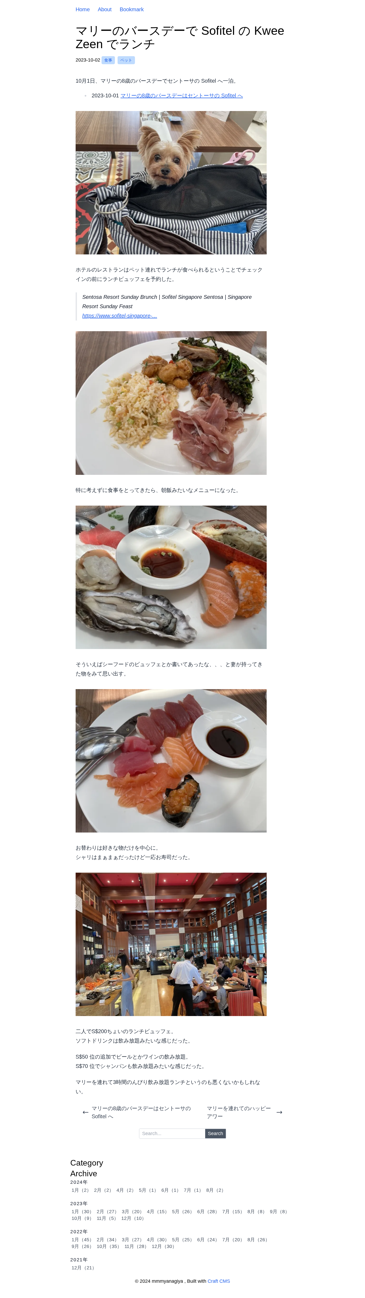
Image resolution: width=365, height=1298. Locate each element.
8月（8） (257, 1211)
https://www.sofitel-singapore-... (119, 316)
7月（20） (233, 1239)
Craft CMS (219, 1281)
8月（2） (216, 1190)
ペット (126, 60)
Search (215, 1133)
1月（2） (81, 1190)
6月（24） (208, 1239)
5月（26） (183, 1211)
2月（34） (108, 1239)
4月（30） (158, 1239)
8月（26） (258, 1239)
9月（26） (83, 1246)
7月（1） (194, 1190)
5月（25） (183, 1239)
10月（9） (83, 1218)
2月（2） (104, 1190)
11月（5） (108, 1218)
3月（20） (133, 1211)
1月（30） (83, 1211)
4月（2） (126, 1190)
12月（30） (164, 1246)
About (105, 9)
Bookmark (132, 9)
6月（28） (208, 1211)
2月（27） (108, 1211)
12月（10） (133, 1218)
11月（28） (137, 1246)
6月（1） (171, 1190)
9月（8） (280, 1211)
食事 (108, 60)
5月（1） (149, 1190)
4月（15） (158, 1211)
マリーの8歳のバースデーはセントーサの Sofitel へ (182, 95)
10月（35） (109, 1246)
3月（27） (133, 1239)
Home (83, 9)
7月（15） (233, 1211)
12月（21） (84, 1267)
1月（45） (83, 1239)
